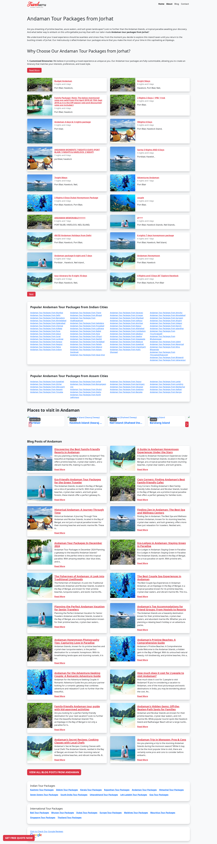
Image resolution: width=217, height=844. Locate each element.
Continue (89, 433)
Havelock (101, 426)
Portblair (89, 426)
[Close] (137, 395)
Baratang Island (127, 426)
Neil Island (114, 426)
